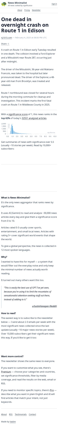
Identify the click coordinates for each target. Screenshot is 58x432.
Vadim (13, 421)
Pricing (27, 10)
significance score (18, 114)
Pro (52, 390)
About (19, 10)
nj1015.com (6, 37)
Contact (32, 414)
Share (4, 43)
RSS (11, 414)
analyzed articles (34, 118)
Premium (6, 371)
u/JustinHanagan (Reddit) (44, 306)
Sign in (54, 4)
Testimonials (21, 414)
